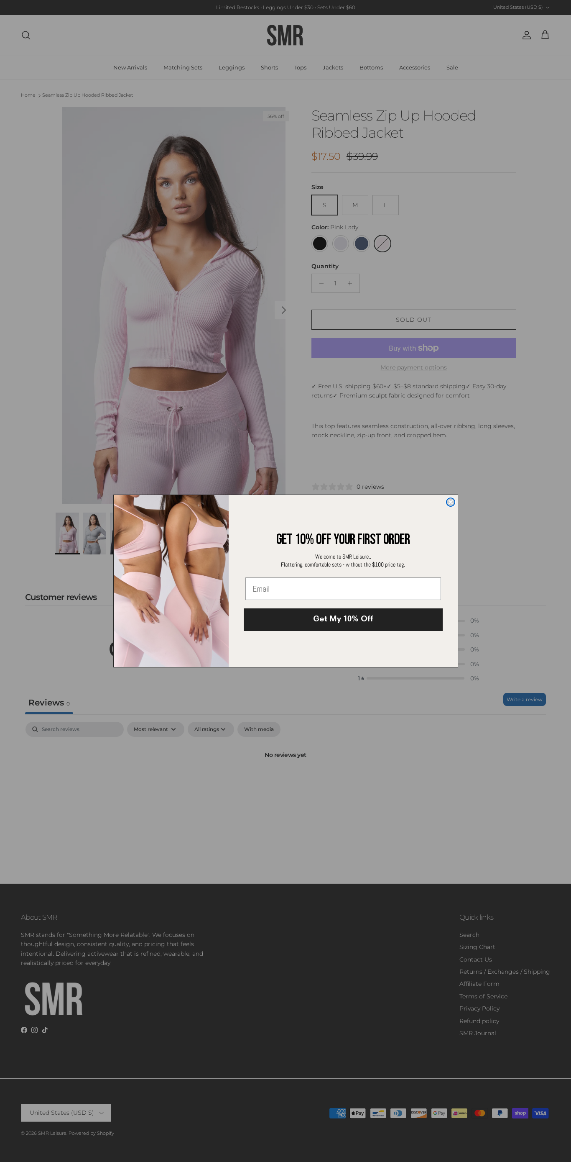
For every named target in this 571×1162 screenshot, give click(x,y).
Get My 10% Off (343, 620)
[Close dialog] (450, 502)
